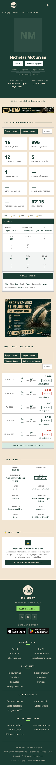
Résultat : (12, 361)
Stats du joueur (44, 383)
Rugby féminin (14, 672)
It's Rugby (6, 12)
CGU (50, 751)
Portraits (41, 681)
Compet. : (29, 131)
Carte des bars (41, 705)
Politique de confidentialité (15, 751)
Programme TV (15, 710)
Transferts (14, 677)
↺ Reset (47, 131)
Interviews (41, 677)
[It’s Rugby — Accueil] (28, 590)
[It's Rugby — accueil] (13, 5)
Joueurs (16, 12)
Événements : (32, 361)
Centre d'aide (20, 747)
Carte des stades (14, 705)
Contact (16, 756)
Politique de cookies (37, 751)
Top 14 (15, 649)
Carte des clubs (41, 701)
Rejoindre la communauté (28, 562)
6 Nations (14, 653)
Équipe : (11, 131)
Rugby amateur (41, 672)
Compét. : (29, 355)
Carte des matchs (15, 701)
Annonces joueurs (41, 725)
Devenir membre (28, 609)
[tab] (5, 216)
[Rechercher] (48, 5)
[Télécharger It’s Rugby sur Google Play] (38, 631)
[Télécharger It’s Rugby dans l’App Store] (16, 631)
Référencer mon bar (14, 734)
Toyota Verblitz (15, 509)
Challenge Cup (14, 657)
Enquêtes (14, 681)
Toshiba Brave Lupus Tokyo (15, 479)
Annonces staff (15, 729)
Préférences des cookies (32, 756)
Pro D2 (41, 649)
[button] (28, 379)
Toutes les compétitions (41, 657)
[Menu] (7, 5)
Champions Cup (41, 653)
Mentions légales (34, 747)
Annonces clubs (14, 725)
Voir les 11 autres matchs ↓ (28, 445)
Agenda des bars (41, 729)
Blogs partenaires (15, 686)
